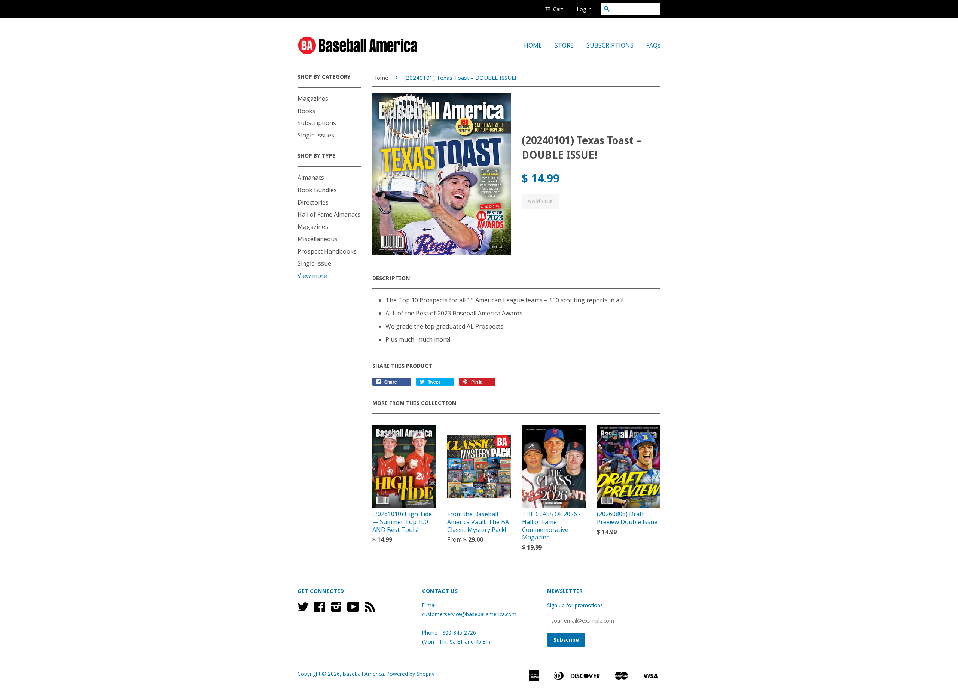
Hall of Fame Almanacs (329, 214)
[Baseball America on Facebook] (319, 609)
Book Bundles (317, 190)
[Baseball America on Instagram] (336, 609)
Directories (313, 202)
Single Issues (316, 135)
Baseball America (363, 673)
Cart (557, 9)
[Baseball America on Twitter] (303, 609)
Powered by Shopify (410, 673)
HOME (533, 45)
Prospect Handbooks (327, 251)
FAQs (653, 45)
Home (380, 77)
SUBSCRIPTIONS (610, 45)
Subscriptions (317, 123)
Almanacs (311, 177)
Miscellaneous (318, 239)
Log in (584, 9)
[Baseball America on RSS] (369, 609)
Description (391, 278)
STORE (564, 45)
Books (306, 111)
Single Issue (314, 263)
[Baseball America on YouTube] (353, 609)
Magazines (313, 98)
